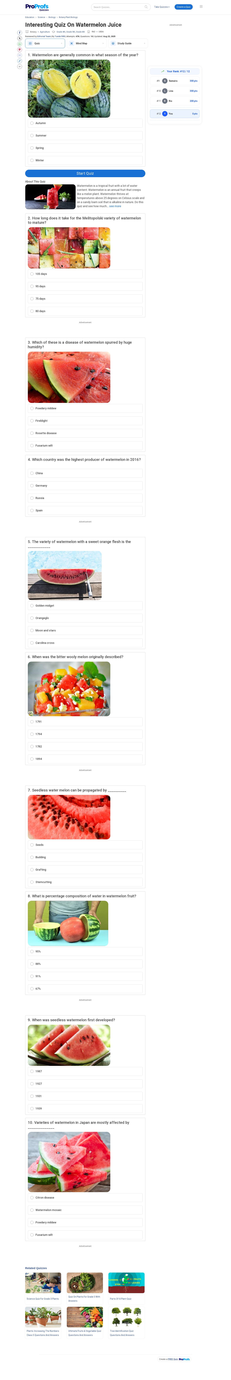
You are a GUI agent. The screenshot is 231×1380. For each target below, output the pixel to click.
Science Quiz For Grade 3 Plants (43, 1299)
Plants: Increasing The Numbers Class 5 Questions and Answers (43, 1333)
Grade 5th (70, 32)
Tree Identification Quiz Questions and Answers (122, 1333)
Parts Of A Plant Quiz (120, 1299)
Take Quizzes (161, 7)
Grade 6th (80, 32)
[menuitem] (161, 7)
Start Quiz (85, 173)
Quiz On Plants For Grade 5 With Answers (84, 1298)
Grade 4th (61, 32)
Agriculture (45, 32)
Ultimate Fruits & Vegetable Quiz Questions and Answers (84, 1333)
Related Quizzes (36, 1268)
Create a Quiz (183, 7)
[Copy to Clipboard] (20, 61)
